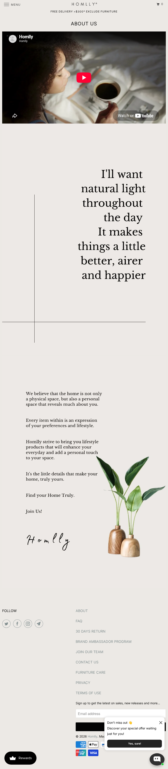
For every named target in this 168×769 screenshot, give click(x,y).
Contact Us (87, 662)
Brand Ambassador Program (103, 641)
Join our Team (89, 652)
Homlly (92, 736)
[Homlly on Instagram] (29, 623)
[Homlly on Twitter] (7, 623)
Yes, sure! (134, 743)
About (82, 611)
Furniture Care (91, 672)
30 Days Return (90, 631)
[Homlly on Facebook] (18, 623)
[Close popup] (158, 721)
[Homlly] (84, 4)
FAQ (79, 621)
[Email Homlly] (40, 623)
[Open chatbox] (157, 759)
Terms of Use (88, 693)
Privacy (83, 682)
